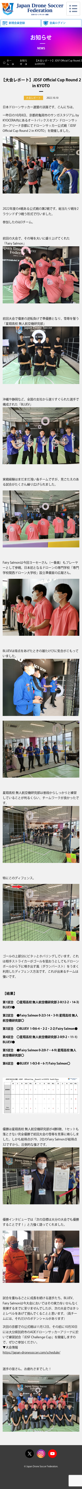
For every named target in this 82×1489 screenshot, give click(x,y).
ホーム (9, 62)
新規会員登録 (17, 23)
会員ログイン (58, 23)
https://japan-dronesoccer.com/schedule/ (31, 1353)
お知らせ (23, 62)
